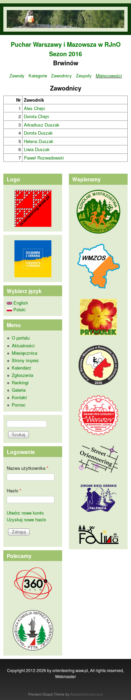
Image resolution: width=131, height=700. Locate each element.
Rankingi (20, 382)
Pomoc (19, 404)
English (20, 303)
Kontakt (19, 397)
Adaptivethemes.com (86, 694)
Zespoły (84, 75)
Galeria (19, 390)
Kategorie (38, 75)
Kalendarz (21, 367)
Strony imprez (25, 360)
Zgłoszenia (22, 375)
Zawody (17, 75)
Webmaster (65, 676)
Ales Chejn (34, 108)
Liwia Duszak (37, 149)
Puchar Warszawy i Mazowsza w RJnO (66, 44)
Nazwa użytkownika (27, 468)
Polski (19, 309)
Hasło (14, 490)
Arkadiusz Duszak (41, 124)
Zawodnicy (61, 75)
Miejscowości (109, 75)
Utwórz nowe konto (25, 513)
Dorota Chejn (36, 116)
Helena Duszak (38, 141)
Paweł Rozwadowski (44, 157)
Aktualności (23, 345)
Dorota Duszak (38, 133)
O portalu (21, 338)
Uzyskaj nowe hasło (26, 519)
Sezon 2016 (65, 53)
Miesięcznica (24, 353)
